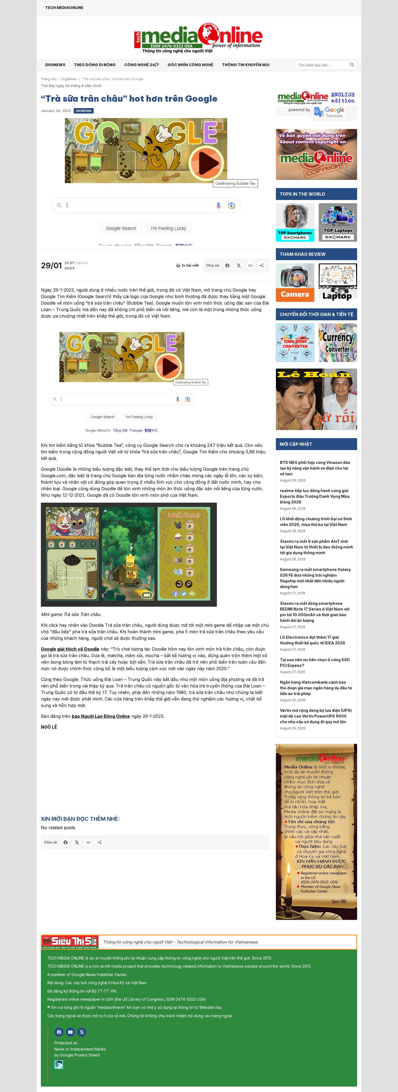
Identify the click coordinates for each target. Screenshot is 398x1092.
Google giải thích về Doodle (70, 649)
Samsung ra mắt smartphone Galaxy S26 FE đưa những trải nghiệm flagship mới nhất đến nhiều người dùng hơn (315, 578)
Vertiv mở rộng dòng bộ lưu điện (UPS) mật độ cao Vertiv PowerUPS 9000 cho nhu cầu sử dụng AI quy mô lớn (316, 716)
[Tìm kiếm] (351, 65)
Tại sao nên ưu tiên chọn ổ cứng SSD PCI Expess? (315, 662)
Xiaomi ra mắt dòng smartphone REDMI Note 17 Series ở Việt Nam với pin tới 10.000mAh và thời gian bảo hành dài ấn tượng (315, 612)
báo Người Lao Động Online (101, 716)
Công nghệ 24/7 (141, 64)
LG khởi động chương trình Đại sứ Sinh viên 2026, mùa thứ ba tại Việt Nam (316, 521)
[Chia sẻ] (261, 265)
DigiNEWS (55, 64)
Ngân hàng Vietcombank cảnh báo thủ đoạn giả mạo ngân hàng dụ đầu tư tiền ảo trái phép (316, 688)
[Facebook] (59, 1032)
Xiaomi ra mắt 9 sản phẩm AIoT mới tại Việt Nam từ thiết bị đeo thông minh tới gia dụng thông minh (316, 547)
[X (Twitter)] (81, 1032)
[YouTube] (70, 1032)
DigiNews (69, 79)
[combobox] (326, 65)
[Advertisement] (155, 772)
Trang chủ (49, 79)
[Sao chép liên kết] (250, 265)
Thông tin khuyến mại (245, 64)
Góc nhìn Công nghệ (190, 64)
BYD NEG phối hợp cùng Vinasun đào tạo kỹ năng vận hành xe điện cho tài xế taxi (315, 468)
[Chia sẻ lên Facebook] (227, 265)
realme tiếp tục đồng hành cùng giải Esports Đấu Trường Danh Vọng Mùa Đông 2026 (315, 496)
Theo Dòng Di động (95, 64)
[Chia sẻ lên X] (238, 265)
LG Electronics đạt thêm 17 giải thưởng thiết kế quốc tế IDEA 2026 (312, 640)
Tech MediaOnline (64, 7)
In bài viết (190, 265)
